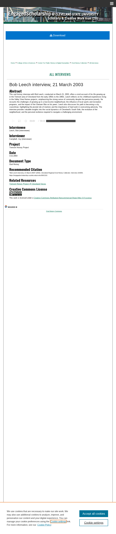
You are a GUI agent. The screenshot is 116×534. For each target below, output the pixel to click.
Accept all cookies (93, 513)
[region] (58, 518)
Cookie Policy (44, 525)
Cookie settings (58, 521)
